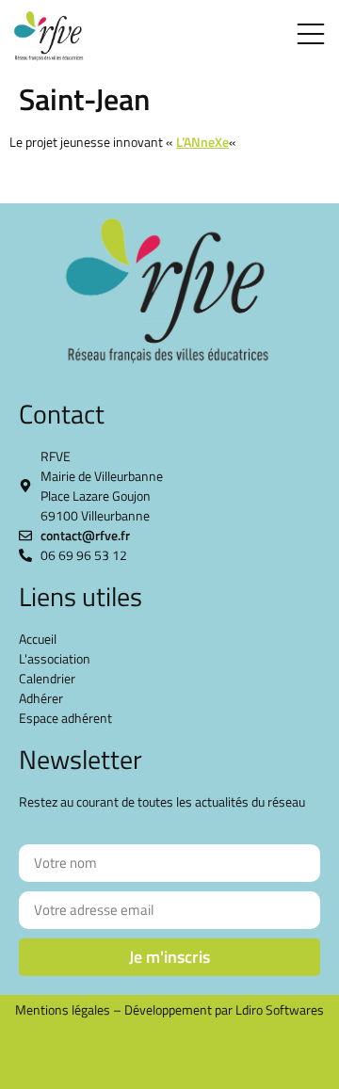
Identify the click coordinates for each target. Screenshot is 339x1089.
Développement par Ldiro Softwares (224, 1009)
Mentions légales (62, 1009)
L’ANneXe (202, 142)
